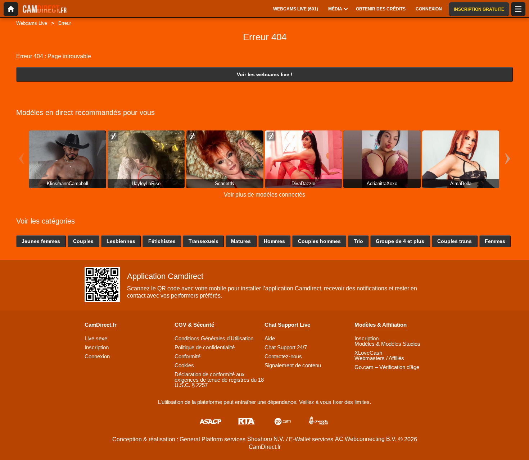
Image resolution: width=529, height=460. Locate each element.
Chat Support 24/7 (285, 347)
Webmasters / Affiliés (379, 358)
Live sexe (96, 338)
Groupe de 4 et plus (400, 241)
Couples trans (454, 241)
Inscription (97, 347)
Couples (83, 241)
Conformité (187, 356)
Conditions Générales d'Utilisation (214, 338)
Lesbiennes (121, 241)
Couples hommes (319, 241)
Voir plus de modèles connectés (264, 195)
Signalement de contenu (292, 365)
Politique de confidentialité (205, 347)
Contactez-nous (283, 356)
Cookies (184, 365)
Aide (269, 338)
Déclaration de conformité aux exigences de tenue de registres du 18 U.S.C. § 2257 (219, 379)
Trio (358, 241)
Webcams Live (31, 23)
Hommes (274, 241)
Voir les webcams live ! (265, 74)
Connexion (97, 356)
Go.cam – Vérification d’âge (386, 367)
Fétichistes (162, 241)
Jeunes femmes (41, 241)
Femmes (495, 241)
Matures (241, 241)
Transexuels (203, 241)
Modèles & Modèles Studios (387, 344)
